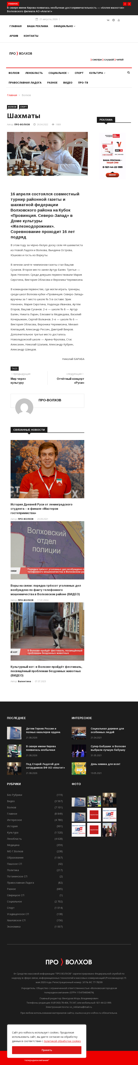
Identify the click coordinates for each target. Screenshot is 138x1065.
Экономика (13, 926)
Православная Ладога (25, 82)
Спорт (79, 73)
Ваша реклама (37, 26)
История (12, 826)
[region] (46, 1041)
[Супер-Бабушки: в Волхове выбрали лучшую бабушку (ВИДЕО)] (80, 751)
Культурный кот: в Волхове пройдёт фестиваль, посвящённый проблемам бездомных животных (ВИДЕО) (46, 671)
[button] (125, 4)
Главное (12, 813)
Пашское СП (14, 864)
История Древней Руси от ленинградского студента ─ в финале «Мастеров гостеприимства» (41, 509)
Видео (67, 82)
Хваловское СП (16, 920)
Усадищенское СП (18, 914)
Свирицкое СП (15, 895)
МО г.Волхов (15, 851)
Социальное (58, 73)
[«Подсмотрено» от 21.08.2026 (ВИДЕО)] (94, 820)
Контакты (31, 35)
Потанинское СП (17, 876)
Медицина (13, 845)
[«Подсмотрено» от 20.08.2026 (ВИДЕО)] (94, 835)
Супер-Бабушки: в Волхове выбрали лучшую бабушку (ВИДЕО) (108, 750)
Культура (96, 73)
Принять (47, 1050)
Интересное (14, 820)
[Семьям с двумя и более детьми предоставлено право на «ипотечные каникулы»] (79, 820)
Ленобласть (34, 73)
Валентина (24, 681)
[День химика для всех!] (80, 769)
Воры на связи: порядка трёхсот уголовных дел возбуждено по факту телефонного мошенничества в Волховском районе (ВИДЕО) (46, 590)
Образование (15, 857)
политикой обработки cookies (62, 1041)
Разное (52, 82)
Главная (16, 26)
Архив (14, 35)
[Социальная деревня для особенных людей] (80, 734)
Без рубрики (14, 795)
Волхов (14, 73)
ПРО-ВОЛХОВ (22, 124)
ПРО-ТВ (83, 82)
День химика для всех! (105, 764)
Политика (13, 870)
